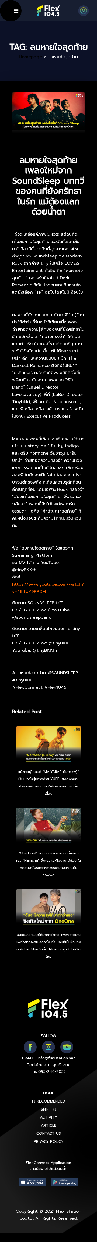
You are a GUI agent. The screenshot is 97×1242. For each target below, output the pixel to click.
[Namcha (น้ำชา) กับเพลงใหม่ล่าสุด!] (48, 827)
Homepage (30, 57)
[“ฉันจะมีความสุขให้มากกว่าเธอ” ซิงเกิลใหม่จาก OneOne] (48, 908)
